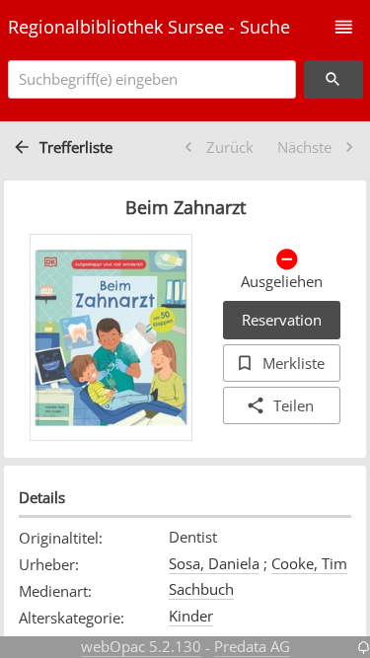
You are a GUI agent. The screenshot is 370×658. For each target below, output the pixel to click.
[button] (344, 27)
